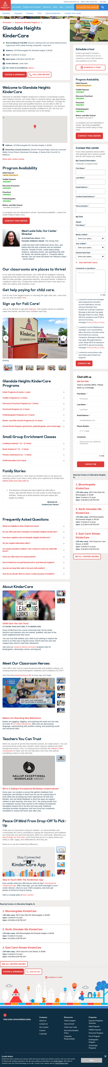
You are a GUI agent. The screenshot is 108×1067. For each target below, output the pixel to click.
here (24, 298)
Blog (61, 7)
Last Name (80, 178)
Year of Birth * (81, 244)
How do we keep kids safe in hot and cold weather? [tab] (24, 568)
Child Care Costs (70, 1027)
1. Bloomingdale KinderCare (19, 911)
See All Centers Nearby (14, 964)
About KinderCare (53, 13)
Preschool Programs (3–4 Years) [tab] (16, 409)
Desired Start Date (83, 253)
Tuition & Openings (15, 75)
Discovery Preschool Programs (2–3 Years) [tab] (20, 403)
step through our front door (14, 837)
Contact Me (84, 363)
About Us (42, 1021)
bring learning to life (23, 675)
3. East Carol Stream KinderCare (22, 947)
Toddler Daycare (95, 1030)
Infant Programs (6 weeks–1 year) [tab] (16, 392)
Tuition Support (69, 1021)
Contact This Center (73, 13)
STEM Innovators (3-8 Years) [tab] (14, 460)
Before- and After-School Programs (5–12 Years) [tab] (22, 420)
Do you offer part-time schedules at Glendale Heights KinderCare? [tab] (30, 532)
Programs (18, 13)
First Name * (80, 225)
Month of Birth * (82, 235)
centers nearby (86, 7)
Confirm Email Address (85, 197)
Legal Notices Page (61, 1063)
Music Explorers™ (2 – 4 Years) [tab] (15, 449)
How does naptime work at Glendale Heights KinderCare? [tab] (26, 537)
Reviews (29, 13)
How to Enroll (69, 1024)
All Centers (7, 22)
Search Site (102, 8)
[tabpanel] (35, 497)
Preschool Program (96, 1033)
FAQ (39, 13)
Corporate (43, 1034)
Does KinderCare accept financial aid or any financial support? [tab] (28, 562)
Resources (47, 7)
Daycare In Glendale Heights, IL (27, 22)
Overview (6, 13)
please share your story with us (16, 481)
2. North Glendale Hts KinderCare (23, 929)
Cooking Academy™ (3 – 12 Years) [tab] (17, 443)
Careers (42, 1030)
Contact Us (69, 7)
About (55, 7)
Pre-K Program (94, 1036)
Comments (81, 437)
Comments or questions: (86, 268)
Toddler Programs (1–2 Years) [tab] (15, 398)
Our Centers (16, 7)
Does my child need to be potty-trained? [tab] (19, 557)
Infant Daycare (94, 1026)
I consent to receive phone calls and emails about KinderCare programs (90, 355)
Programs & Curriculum (32, 7)
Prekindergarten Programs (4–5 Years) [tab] (18, 415)
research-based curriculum (25, 647)
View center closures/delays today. (17, 1019)
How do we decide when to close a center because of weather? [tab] (29, 574)
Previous (7, 338)
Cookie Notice (58, 1061)
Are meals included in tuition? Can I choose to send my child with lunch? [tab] (30, 550)
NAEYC (31, 68)
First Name (80, 168)
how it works (27, 895)
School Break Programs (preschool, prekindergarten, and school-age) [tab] (31, 426)
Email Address (81, 187)
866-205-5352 (83, 381)
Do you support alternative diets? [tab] (16, 543)
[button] (35, 127)
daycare (32, 309)
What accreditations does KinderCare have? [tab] (21, 526)
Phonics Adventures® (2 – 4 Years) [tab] (17, 455)
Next (64, 338)
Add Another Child (88, 263)
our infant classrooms (22, 724)
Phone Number (82, 206)
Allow (91, 1060)
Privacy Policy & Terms (95, 322)
